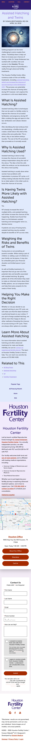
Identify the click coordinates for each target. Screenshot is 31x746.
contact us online (8, 489)
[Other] (10, 713)
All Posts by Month (15, 389)
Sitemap (4, 739)
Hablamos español (8, 495)
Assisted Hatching (10, 370)
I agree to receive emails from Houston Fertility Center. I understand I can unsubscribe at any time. (17, 662)
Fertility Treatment (10, 377)
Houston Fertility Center (10, 442)
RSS (15, 398)
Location (11, 2)
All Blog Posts (8, 367)
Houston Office (15, 537)
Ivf (4, 374)
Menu (3, 2)
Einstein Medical (17, 735)
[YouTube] (20, 713)
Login (21, 739)
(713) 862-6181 (19, 486)
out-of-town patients (9, 458)
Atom (15, 393)
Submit (15, 673)
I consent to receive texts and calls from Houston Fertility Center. (17, 647)
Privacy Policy (18, 651)
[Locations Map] (15, 514)
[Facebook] (15, 713)
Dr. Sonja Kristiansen (20, 440)
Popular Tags (15, 384)
